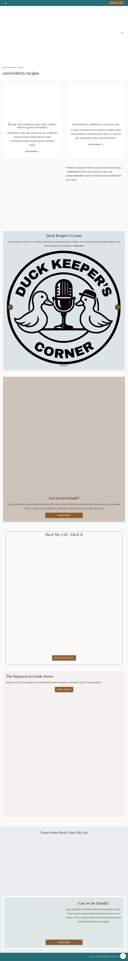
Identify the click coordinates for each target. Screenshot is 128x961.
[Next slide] (118, 307)
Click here (73, 171)
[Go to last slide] (10, 307)
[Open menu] (122, 33)
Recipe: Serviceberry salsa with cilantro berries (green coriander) (32, 126)
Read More (32, 151)
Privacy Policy (118, 957)
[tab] (61, 365)
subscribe (78, 175)
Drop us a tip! (116, 3)
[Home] (4, 67)
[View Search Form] (5, 3)
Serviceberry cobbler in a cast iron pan (95, 124)
